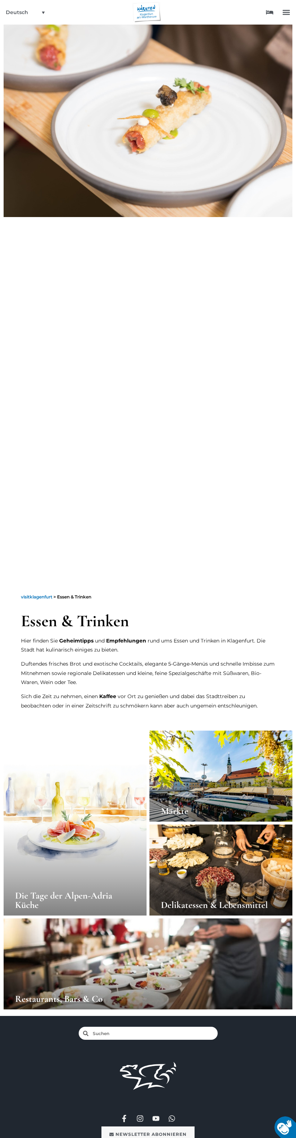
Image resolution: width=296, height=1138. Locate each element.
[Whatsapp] (172, 1118)
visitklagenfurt (36, 597)
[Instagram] (140, 1118)
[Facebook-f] (124, 1118)
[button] (286, 12)
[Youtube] (156, 1118)
